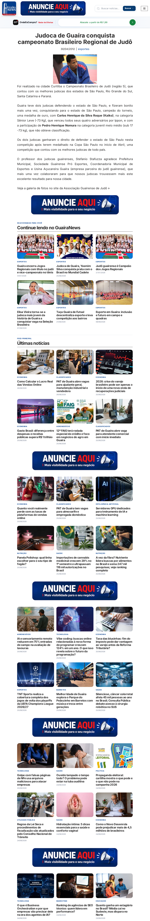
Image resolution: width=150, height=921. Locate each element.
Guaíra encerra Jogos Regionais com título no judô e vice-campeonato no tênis (35, 269)
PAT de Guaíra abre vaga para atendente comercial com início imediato (112, 434)
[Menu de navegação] (144, 8)
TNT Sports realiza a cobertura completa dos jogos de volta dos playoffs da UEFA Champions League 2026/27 (35, 700)
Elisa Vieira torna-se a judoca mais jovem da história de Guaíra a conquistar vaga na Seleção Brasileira (35, 318)
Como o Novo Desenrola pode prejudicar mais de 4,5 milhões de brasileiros (114, 827)
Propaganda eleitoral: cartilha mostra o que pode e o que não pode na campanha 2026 (114, 780)
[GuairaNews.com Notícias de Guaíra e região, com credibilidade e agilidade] (9, 8)
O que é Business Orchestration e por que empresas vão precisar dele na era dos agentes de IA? (35, 910)
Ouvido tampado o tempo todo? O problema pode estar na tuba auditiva (73, 778)
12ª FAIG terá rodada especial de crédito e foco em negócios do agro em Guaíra (73, 435)
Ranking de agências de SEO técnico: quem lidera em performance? (75, 908)
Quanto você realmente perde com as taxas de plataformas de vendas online (32, 513)
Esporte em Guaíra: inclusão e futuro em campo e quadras (114, 315)
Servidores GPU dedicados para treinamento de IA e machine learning (113, 512)
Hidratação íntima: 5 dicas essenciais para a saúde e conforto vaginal (73, 827)
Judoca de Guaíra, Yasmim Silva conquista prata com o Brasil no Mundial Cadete (74, 269)
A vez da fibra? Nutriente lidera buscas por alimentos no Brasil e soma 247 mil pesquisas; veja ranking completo (114, 564)
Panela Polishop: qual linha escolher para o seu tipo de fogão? (34, 561)
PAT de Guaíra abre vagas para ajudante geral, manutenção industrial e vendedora (73, 386)
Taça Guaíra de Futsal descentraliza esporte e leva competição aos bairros (75, 315)
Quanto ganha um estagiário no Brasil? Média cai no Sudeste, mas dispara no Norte (114, 910)
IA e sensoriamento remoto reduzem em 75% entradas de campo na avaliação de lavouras (34, 643)
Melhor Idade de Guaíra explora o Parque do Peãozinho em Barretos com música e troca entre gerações (75, 700)
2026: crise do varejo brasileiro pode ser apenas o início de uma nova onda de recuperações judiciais (114, 386)
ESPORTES (83, 49)
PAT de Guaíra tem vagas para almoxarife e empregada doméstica (72, 512)
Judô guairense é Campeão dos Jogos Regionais (113, 267)
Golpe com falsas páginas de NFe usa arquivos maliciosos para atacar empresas (34, 780)
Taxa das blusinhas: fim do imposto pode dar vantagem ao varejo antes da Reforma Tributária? (114, 643)
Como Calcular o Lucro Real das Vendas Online (35, 383)
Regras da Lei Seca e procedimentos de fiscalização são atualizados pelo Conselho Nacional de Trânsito (35, 831)
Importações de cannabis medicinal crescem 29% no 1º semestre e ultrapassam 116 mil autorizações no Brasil (74, 564)
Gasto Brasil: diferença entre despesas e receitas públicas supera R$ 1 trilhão (35, 434)
